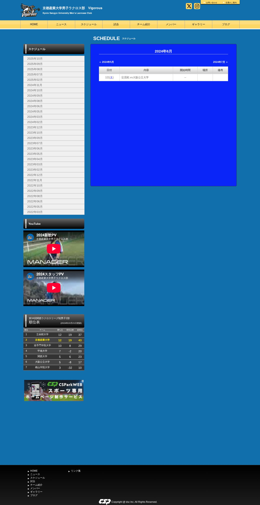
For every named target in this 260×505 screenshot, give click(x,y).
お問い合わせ (211, 3)
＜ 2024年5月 (106, 62)
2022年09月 (35, 190)
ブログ (226, 24)
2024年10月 (35, 90)
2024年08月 (35, 101)
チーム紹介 (143, 24)
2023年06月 (35, 148)
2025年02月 (35, 79)
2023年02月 (35, 169)
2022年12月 (35, 175)
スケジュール (89, 24)
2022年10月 (35, 185)
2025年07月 (35, 74)
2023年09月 (35, 138)
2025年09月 (35, 63)
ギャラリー (198, 24)
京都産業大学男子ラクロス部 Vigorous (72, 7)
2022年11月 (34, 180)
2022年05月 (35, 206)
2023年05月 (35, 153)
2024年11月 (34, 85)
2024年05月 (35, 111)
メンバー (171, 24)
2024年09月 (35, 95)
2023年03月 (35, 164)
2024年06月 (35, 106)
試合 (116, 24)
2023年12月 (35, 127)
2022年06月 (35, 201)
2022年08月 (35, 196)
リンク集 (76, 470)
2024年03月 (35, 116)
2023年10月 (35, 132)
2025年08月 (35, 69)
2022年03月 (35, 212)
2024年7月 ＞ (220, 62)
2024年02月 (35, 122)
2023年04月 (35, 159)
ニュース (61, 24)
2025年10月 (35, 58)
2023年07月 (35, 143)
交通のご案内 (231, 3)
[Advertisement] (53, 432)
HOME (34, 24)
